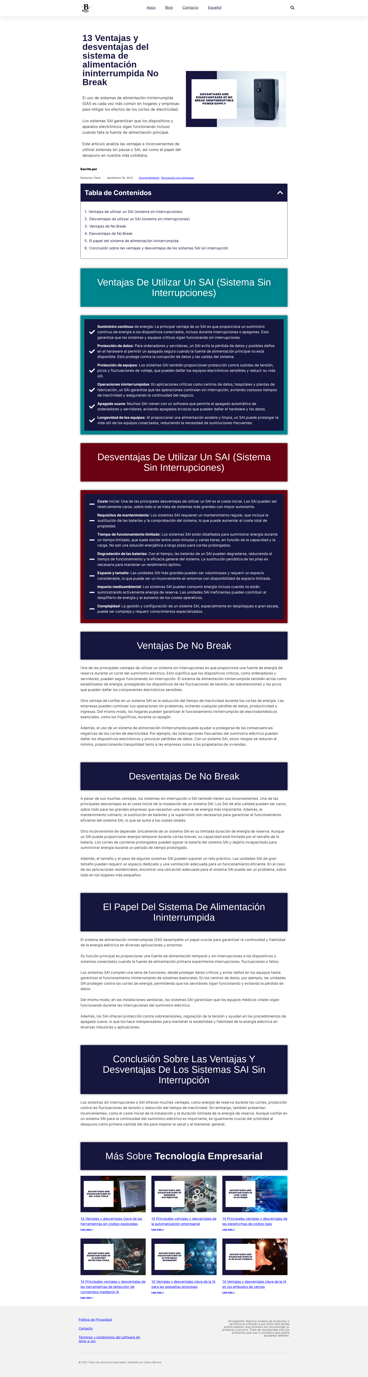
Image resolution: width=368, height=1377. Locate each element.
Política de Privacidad (95, 1320)
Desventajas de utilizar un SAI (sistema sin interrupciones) (139, 219)
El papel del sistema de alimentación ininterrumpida (134, 241)
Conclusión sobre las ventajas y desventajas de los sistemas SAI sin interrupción (158, 248)
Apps (151, 7)
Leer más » (86, 1229)
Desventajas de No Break (110, 233)
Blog (169, 7)
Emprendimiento (149, 177)
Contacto (190, 7)
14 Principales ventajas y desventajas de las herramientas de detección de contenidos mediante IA (112, 1287)
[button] (292, 8)
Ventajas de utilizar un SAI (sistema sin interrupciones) (135, 211)
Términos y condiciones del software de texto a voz (109, 1339)
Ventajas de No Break (107, 226)
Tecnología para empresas (177, 177)
